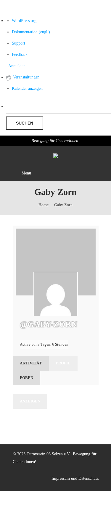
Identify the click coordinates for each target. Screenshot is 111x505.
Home (43, 205)
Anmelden (16, 66)
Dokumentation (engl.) (31, 32)
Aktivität (31, 363)
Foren (26, 377)
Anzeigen (30, 401)
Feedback (20, 54)
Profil (63, 363)
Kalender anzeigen (27, 88)
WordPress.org (24, 20)
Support (18, 43)
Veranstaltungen (26, 77)
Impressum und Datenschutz (75, 478)
